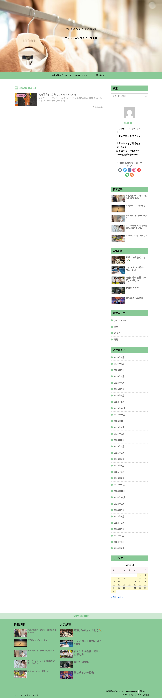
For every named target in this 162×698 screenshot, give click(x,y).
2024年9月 (119, 504)
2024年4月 (119, 535)
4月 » (121, 597)
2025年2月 (119, 472)
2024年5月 (119, 529)
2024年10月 (120, 497)
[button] (146, 96)
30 (145, 588)
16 (145, 581)
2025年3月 (119, 465)
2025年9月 (119, 427)
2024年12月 (120, 484)
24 (114, 588)
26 (124, 588)
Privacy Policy (131, 691)
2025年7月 (119, 440)
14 (135, 581)
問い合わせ (144, 691)
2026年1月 (119, 402)
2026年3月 (119, 389)
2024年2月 (119, 548)
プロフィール (120, 320)
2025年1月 (119, 478)
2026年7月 (119, 363)
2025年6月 (119, 446)
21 (135, 585)
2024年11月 (119, 491)
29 (140, 588)
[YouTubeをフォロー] (139, 170)
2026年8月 (119, 357)
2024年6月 (119, 523)
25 (119, 588)
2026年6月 (119, 370)
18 (119, 585)
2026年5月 (119, 376)
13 (129, 581)
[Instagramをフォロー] (134, 170)
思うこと (118, 333)
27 (129, 588)
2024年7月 (119, 516)
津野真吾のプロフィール (114, 691)
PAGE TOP (82, 616)
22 (140, 585)
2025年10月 (120, 421)
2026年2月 (119, 395)
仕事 (116, 327)
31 (114, 591)
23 (145, 585)
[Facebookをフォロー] (129, 170)
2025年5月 (119, 453)
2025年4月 (119, 459)
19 (124, 585)
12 (124, 581)
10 (114, 581)
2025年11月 (119, 414)
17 (114, 585)
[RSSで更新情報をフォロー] (132, 175)
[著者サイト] (120, 170)
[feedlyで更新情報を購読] (127, 175)
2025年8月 (119, 434)
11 (119, 581)
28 (135, 588)
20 (129, 585)
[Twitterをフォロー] (125, 170)
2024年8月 (119, 510)
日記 (116, 339)
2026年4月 (119, 383)
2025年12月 (120, 408)
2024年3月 (119, 542)
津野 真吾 (129, 122)
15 (140, 581)
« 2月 (113, 597)
